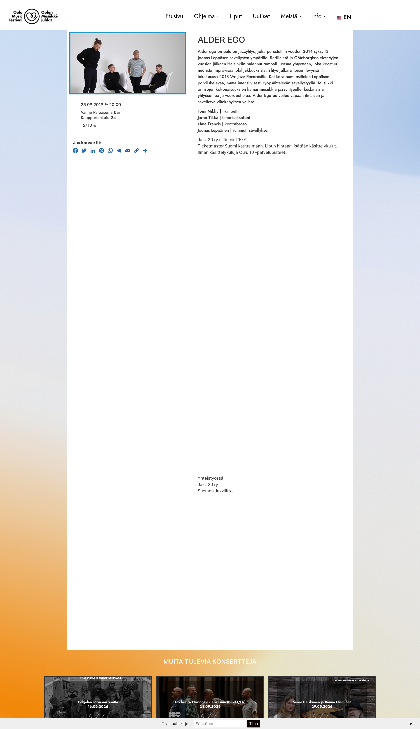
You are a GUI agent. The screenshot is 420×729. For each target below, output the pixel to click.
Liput (236, 16)
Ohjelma (204, 16)
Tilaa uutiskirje (175, 723)
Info (317, 16)
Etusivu (174, 16)
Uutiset (261, 16)
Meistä (289, 16)
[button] (206, 16)
